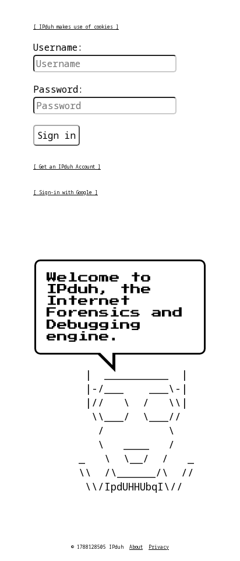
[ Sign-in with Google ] (65, 192)
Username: (58, 47)
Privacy (159, 547)
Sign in (56, 135)
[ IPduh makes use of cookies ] (76, 26)
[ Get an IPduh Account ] (67, 166)
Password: (58, 89)
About (136, 547)
